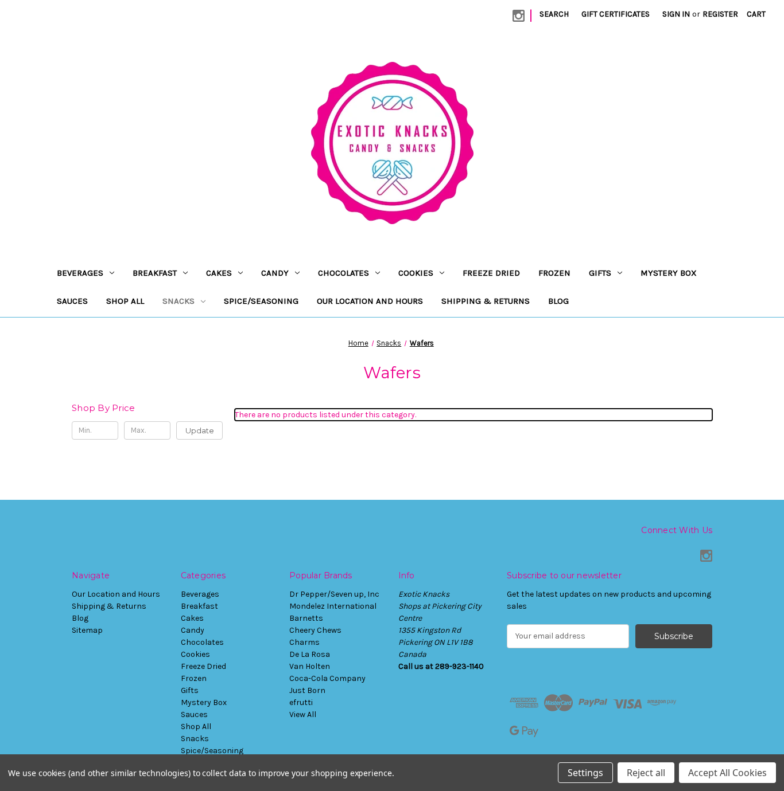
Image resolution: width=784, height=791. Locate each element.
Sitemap (87, 630)
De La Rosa (309, 654)
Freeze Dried (491, 273)
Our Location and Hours (370, 301)
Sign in (676, 14)
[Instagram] (519, 16)
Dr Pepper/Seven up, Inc (334, 594)
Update (199, 430)
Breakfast (155, 273)
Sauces (72, 301)
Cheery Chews (315, 630)
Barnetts (306, 618)
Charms (304, 642)
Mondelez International (333, 606)
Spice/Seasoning (261, 301)
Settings (585, 772)
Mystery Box (669, 273)
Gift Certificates (615, 14)
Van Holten (309, 666)
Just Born (307, 690)
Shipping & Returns (485, 301)
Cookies (415, 273)
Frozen (554, 273)
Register (720, 14)
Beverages (80, 273)
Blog (558, 301)
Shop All (125, 301)
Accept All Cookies (727, 772)
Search (554, 14)
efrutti (301, 702)
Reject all (646, 772)
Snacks (178, 301)
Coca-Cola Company (327, 678)
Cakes (219, 273)
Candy (275, 273)
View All (302, 714)
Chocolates (343, 273)
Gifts (600, 273)
